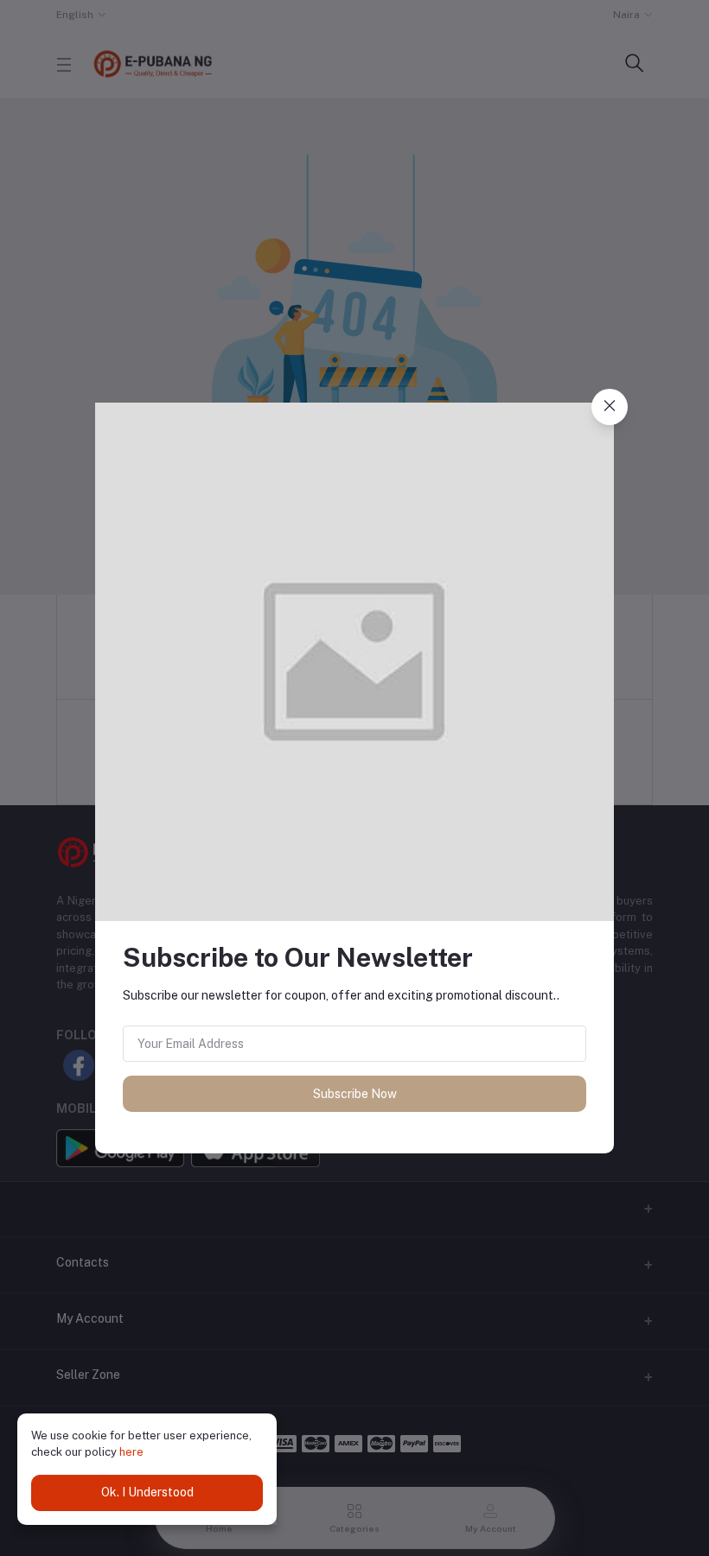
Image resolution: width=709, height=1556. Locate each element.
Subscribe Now (355, 1094)
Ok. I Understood (147, 1492)
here (131, 1451)
